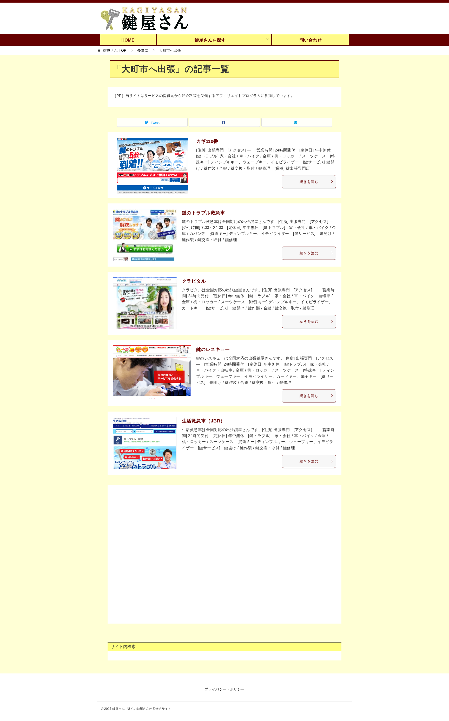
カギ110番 (207, 141)
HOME (127, 40)
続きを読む (309, 182)
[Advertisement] (224, 553)
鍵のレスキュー (213, 349)
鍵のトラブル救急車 (203, 212)
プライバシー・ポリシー (224, 689)
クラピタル (194, 281)
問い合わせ (311, 40)
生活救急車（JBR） (203, 421)
